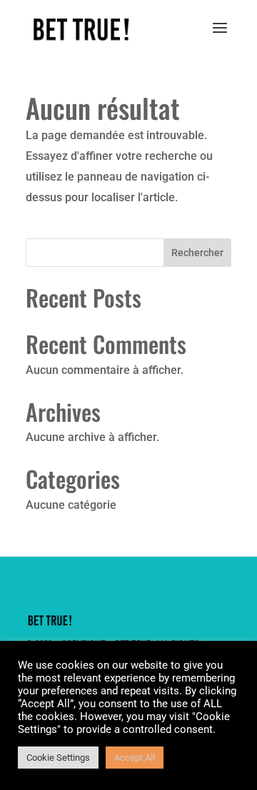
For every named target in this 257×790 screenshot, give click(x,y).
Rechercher (197, 252)
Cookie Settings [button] (58, 757)
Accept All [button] (134, 757)
